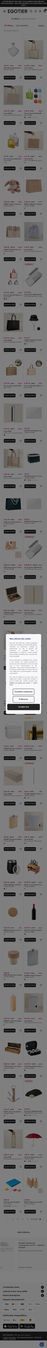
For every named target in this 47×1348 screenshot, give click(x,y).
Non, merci (12, 696)
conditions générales (9, 699)
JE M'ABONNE (12, 691)
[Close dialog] (43, 657)
